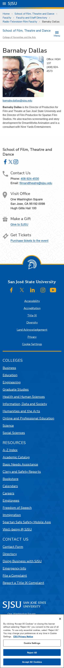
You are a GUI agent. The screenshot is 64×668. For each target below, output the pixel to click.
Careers (8, 493)
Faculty (7, 18)
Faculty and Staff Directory (31, 18)
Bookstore (10, 479)
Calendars (10, 486)
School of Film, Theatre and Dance (34, 14)
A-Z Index (10, 450)
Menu (57, 35)
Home (6, 14)
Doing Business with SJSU (22, 561)
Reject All (32, 652)
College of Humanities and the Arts (19, 37)
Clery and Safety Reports (22, 471)
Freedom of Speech (17, 508)
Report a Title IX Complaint (23, 583)
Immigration (12, 515)
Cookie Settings (32, 344)
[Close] (60, 618)
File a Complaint (15, 575)
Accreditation (32, 308)
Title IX (32, 315)
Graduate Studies (16, 389)
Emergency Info (14, 568)
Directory (10, 554)
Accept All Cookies (32, 661)
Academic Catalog (16, 457)
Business (9, 368)
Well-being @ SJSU (17, 529)
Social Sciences (14, 433)
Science (8, 425)
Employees (11, 500)
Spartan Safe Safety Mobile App (27, 522)
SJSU (12, 3)
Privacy (32, 337)
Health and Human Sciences (24, 397)
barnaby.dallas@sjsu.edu (17, 100)
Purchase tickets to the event (29, 240)
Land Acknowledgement (32, 330)
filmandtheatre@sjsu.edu (36, 183)
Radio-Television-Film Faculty (20, 21)
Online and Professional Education (28, 418)
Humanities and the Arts (21, 411)
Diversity (32, 322)
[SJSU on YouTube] (53, 290)
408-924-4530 (30, 178)
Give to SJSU (19, 224)
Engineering (12, 382)
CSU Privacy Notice (23, 636)
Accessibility (32, 301)
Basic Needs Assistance (20, 464)
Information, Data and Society (25, 404)
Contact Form (13, 547)
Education (10, 375)
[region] (32, 641)
